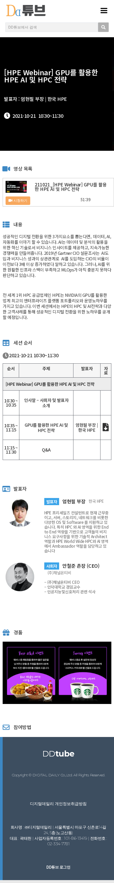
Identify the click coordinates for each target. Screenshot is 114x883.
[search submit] (103, 27)
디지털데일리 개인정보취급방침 (58, 803)
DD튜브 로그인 (58, 867)
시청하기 (19, 200)
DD (58, 754)
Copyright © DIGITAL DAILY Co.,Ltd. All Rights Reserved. (58, 775)
